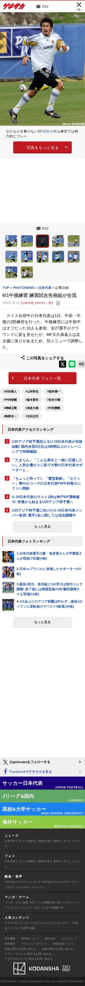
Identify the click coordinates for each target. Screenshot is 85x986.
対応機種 (10, 938)
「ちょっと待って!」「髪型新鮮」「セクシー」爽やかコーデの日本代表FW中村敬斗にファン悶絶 (46, 483)
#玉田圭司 (32, 416)
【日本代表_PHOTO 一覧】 (36, 302)
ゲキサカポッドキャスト (30, 887)
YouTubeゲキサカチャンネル (21, 881)
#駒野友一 (10, 416)
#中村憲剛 (53, 408)
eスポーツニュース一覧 (24, 907)
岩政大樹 (50, 131)
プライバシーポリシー (34, 943)
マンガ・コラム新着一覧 (19, 902)
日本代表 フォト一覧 (42, 378)
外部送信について (63, 943)
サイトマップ (69, 938)
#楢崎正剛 (10, 408)
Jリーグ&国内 (26, 840)
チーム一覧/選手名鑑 (23, 928)
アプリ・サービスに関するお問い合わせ (28, 953)
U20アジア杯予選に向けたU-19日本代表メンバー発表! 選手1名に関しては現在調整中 (47, 512)
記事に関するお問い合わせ (57, 948)
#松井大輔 (53, 399)
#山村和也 (32, 391)
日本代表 (10, 840)
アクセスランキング (41, 922)
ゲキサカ (14, 7)
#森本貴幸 (32, 399)
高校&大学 (44, 840)
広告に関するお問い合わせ (20, 948)
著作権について (30, 938)
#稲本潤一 (53, 391)
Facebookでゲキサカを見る (30, 771)
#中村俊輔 (10, 399)
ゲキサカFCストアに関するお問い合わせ (28, 958)
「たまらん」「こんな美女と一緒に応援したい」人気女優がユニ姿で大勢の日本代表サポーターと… (47, 465)
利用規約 (10, 943)
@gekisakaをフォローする (29, 762)
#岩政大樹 (32, 408)
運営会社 (50, 938)
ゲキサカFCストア (15, 922)
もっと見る (42, 526)
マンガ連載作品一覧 (48, 902)
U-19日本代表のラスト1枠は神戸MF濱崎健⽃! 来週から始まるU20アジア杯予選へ (46, 499)
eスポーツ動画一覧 (52, 907)
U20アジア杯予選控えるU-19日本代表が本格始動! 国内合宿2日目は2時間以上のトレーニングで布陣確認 (47, 446)
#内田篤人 (10, 391)
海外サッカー (61, 840)
